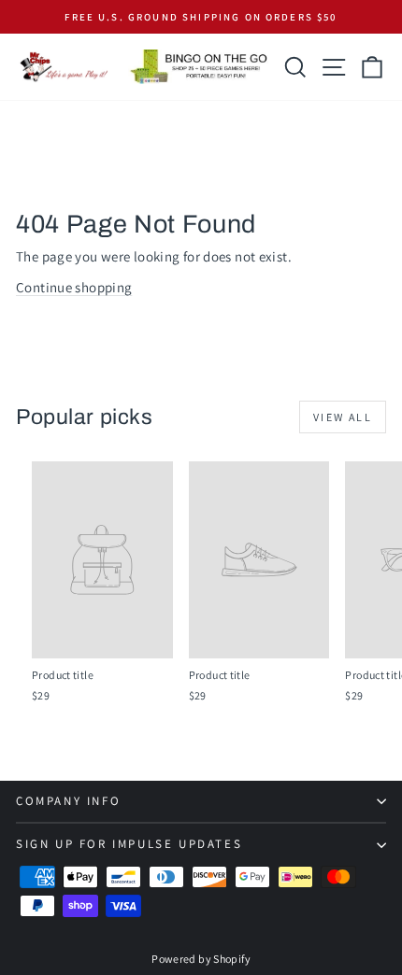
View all (342, 417)
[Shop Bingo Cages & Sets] (198, 66)
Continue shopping (74, 287)
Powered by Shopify (201, 959)
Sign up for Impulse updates (129, 844)
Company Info (68, 801)
